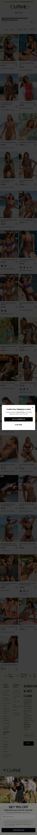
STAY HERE (18, 425)
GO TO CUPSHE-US (18, 419)
